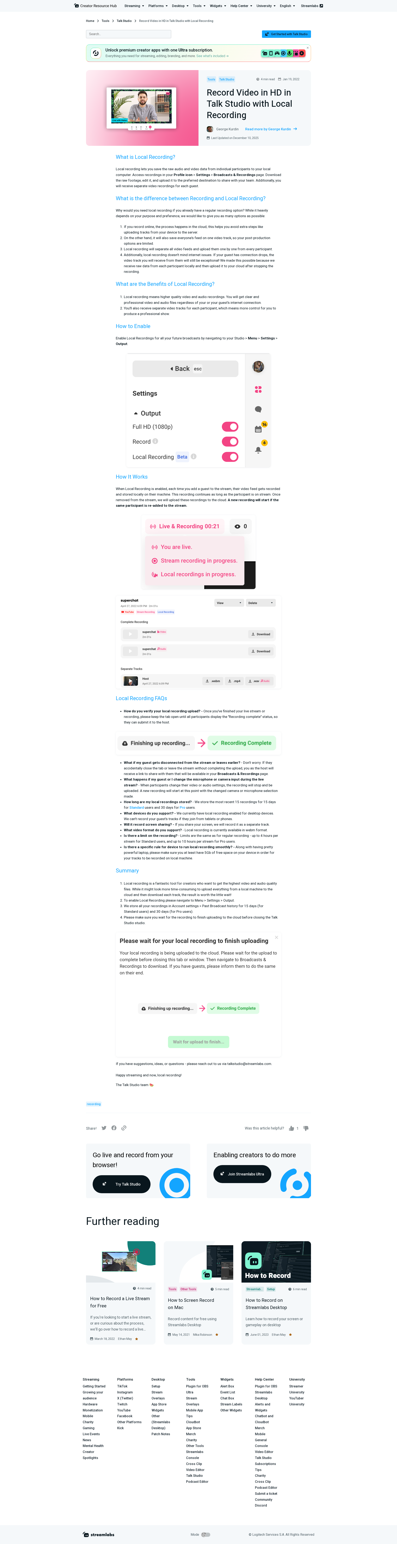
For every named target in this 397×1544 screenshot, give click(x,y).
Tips (189, 1416)
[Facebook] (113, 1129)
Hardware (90, 1404)
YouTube (123, 1410)
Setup (156, 1386)
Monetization (93, 1410)
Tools (105, 21)
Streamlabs (309, 6)
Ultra (189, 1392)
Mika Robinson (202, 1334)
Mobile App (194, 1410)
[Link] (123, 1128)
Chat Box (227, 1398)
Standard (136, 807)
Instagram (125, 1392)
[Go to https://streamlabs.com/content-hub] (95, 6)
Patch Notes (161, 1434)
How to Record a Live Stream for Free (120, 1302)
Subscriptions (265, 1464)
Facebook (124, 1416)
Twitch (122, 1404)
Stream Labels (231, 1404)
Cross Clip (194, 1464)
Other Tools (195, 1446)
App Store (159, 1404)
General (261, 1440)
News (87, 1440)
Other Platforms (129, 1422)
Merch (191, 1434)
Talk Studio (124, 21)
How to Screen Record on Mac (191, 1304)
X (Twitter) (125, 1398)
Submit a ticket (266, 1494)
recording (94, 1104)
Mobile (88, 1416)
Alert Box (227, 1386)
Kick (120, 1428)
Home (90, 21)
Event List (227, 1392)
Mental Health (93, 1446)
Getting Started (94, 1386)
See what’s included (211, 56)
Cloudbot (193, 1422)
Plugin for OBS (197, 1386)
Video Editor (195, 1470)
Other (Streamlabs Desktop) (161, 1422)
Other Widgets (231, 1410)
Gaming (88, 1428)
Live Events (91, 1434)
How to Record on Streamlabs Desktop (266, 1304)
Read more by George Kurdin (268, 129)
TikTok (122, 1386)
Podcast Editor (197, 1482)
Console (261, 1446)
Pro (182, 807)
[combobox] (128, 34)
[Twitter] (104, 1129)
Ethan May (125, 1338)
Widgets (158, 1410)
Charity (88, 1422)
